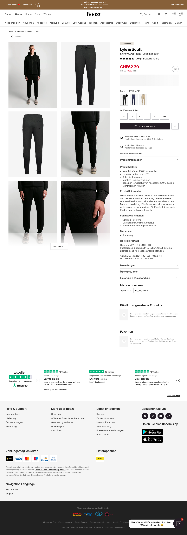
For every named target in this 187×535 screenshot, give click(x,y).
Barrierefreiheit (81, 522)
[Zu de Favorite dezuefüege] (175, 126)
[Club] (165, 14)
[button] (32, 75)
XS (124, 116)
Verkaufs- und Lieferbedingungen (50, 470)
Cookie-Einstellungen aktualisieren (127, 522)
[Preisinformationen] (175, 69)
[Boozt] (93, 14)
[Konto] (158, 14)
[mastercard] (27, 459)
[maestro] (35, 459)
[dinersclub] (53, 459)
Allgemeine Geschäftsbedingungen (57, 522)
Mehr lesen (58, 246)
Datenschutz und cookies (100, 522)
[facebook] (145, 416)
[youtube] (160, 416)
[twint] (9, 459)
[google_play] (152, 432)
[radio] (124, 99)
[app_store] (152, 439)
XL (155, 116)
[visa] (18, 459)
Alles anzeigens (173, 396)
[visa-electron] (44, 459)
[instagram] (153, 416)
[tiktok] (168, 416)
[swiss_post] (100, 459)
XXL (164, 116)
